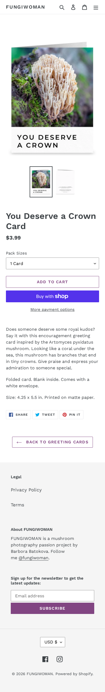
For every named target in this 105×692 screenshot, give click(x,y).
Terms (17, 504)
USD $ (50, 642)
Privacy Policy (26, 489)
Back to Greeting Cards (56, 442)
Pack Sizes (16, 253)
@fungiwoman (33, 557)
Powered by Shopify (73, 674)
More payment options (52, 309)
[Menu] (96, 7)
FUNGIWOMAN (25, 7)
